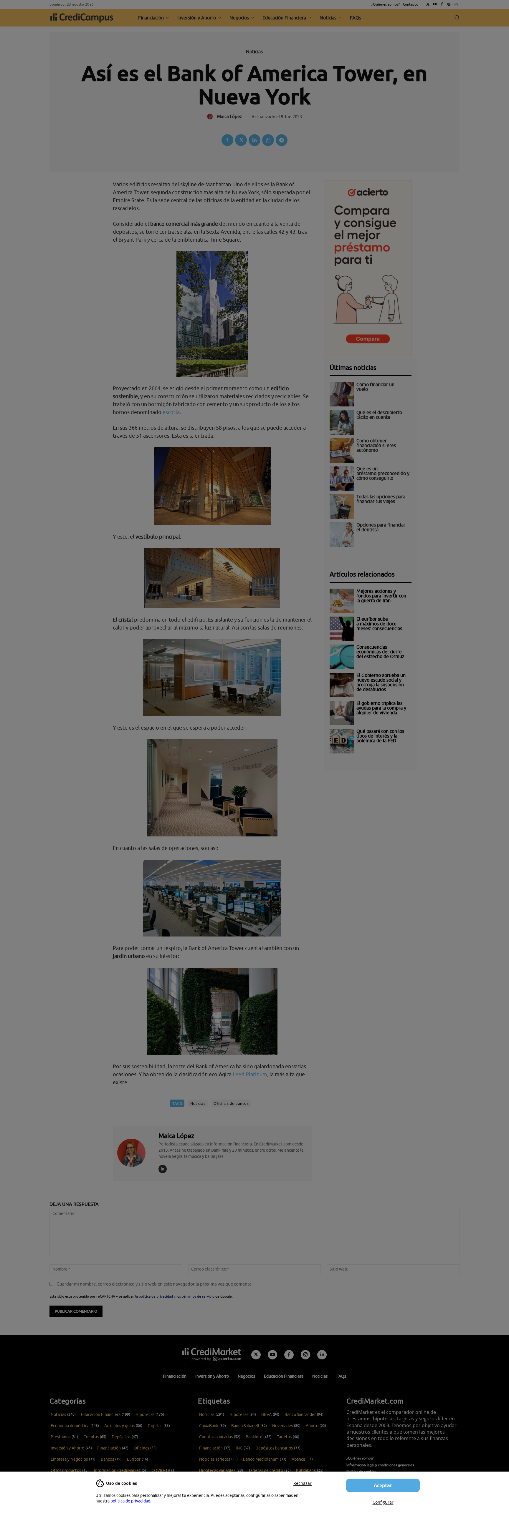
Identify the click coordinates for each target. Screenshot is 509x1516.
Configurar (383, 1502)
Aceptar (383, 1485)
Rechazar (302, 1483)
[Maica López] (135, 1153)
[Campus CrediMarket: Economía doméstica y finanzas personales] (211, 1354)
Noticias (254, 51)
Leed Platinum (250, 1074)
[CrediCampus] (81, 18)
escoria (171, 412)
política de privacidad (130, 1501)
